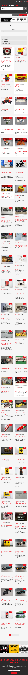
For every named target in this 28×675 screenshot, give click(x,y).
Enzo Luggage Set (5, 109)
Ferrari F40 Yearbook (5, 292)
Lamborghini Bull (5, 459)
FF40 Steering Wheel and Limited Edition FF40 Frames (20, 293)
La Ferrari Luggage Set (20, 412)
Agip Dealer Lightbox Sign (6, 503)
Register (25, 1)
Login (20, 1)
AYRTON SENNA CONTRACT (20, 503)
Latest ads (15, 15)
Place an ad (24, 15)
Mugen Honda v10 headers (7, 525)
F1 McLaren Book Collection (7, 129)
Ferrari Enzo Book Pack (6, 86)
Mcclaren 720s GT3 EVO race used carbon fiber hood (6, 174)
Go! (25, 8)
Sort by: (14, 29)
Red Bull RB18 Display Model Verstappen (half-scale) (20, 578)
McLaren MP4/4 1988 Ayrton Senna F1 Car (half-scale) (20, 553)
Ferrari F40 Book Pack (20, 60)
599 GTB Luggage (18, 342)
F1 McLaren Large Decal (20, 109)
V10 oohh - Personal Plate (6, 196)
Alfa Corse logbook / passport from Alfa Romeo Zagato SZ (6, 245)
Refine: (2, 35)
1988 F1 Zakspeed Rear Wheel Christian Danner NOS (6, 61)
